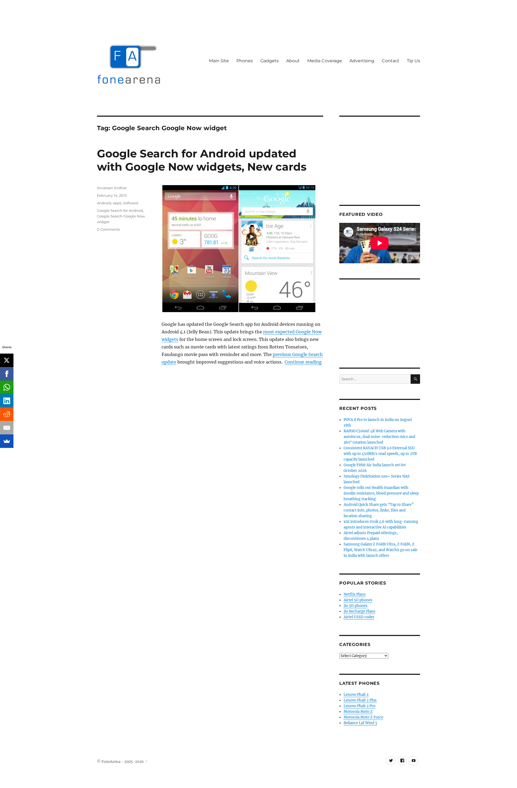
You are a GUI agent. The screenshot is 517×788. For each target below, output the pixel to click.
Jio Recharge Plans (359, 611)
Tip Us (413, 60)
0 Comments (108, 229)
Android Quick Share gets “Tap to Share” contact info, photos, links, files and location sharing (379, 510)
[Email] (6, 427)
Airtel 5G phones (358, 600)
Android (104, 203)
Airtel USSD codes (359, 617)
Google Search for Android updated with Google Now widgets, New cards (201, 160)
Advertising (362, 60)
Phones (244, 60)
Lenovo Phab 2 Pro (359, 706)
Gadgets (269, 60)
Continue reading (303, 362)
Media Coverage (324, 60)
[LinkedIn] (6, 400)
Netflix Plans (355, 594)
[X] (6, 360)
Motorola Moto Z (358, 711)
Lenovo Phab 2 (356, 694)
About (293, 60)
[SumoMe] (6, 441)
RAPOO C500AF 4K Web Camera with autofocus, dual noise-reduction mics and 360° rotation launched (379, 437)
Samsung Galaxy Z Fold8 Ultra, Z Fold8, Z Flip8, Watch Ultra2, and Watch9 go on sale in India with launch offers (380, 550)
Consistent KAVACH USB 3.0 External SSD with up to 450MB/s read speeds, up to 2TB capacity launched (380, 454)
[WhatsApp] (6, 387)
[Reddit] (6, 414)
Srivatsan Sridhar (112, 188)
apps (117, 203)
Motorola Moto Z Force (363, 717)
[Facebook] (6, 374)
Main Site (219, 60)
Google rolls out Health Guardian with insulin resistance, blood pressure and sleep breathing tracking (381, 493)
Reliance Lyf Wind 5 (360, 723)
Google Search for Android (120, 210)
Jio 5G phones (356, 605)
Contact (390, 60)
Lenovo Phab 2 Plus (360, 700)
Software (130, 203)
